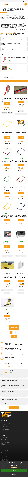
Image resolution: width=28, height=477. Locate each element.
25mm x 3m (10, 112)
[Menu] (2, 4)
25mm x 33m (4, 112)
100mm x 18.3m (20, 292)
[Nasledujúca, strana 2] (14, 332)
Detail (7, 103)
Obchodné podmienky (5, 423)
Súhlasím (14, 470)
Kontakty (2, 431)
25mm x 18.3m (20, 111)
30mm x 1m (10, 255)
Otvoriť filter (14, 81)
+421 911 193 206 (4, 437)
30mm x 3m (4, 255)
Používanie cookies (4, 426)
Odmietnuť (14, 474)
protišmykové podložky (19, 32)
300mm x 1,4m (7, 292)
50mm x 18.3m (17, 113)
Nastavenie (14, 467)
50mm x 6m (24, 113)
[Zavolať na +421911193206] (1, 1)
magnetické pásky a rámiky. (6, 33)
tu (16, 465)
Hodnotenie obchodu (14, 364)
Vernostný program (4, 429)
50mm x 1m (24, 255)
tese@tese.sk (3, 439)
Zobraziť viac (14, 407)
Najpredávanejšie (7, 77)
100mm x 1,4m (10, 290)
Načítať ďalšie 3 (14, 327)
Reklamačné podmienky (5, 424)
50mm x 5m (4, 290)
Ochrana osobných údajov (6, 427)
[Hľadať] (24, 1)
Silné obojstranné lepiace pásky (11, 30)
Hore (14, 336)
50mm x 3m (18, 255)
